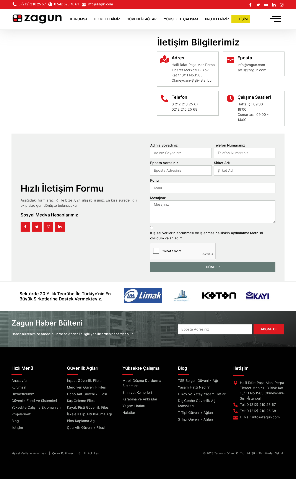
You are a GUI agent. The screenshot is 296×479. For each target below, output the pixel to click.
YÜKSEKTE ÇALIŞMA (181, 19)
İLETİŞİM (241, 19)
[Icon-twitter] (37, 227)
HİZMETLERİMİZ (107, 19)
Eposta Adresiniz (164, 163)
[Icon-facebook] (25, 227)
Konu (154, 180)
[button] (108, 19)
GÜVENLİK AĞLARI (142, 19)
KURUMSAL (79, 19)
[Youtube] (266, 4)
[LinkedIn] (274, 4)
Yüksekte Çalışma (140, 368)
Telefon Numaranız (229, 145)
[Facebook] (250, 4)
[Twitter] (258, 4)
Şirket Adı (222, 163)
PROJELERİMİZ (217, 19)
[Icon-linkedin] (60, 227)
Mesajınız (158, 198)
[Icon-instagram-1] (48, 227)
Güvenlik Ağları (82, 368)
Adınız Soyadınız (164, 145)
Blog (182, 368)
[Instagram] (281, 4)
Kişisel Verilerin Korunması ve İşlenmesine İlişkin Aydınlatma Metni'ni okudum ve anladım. (206, 235)
